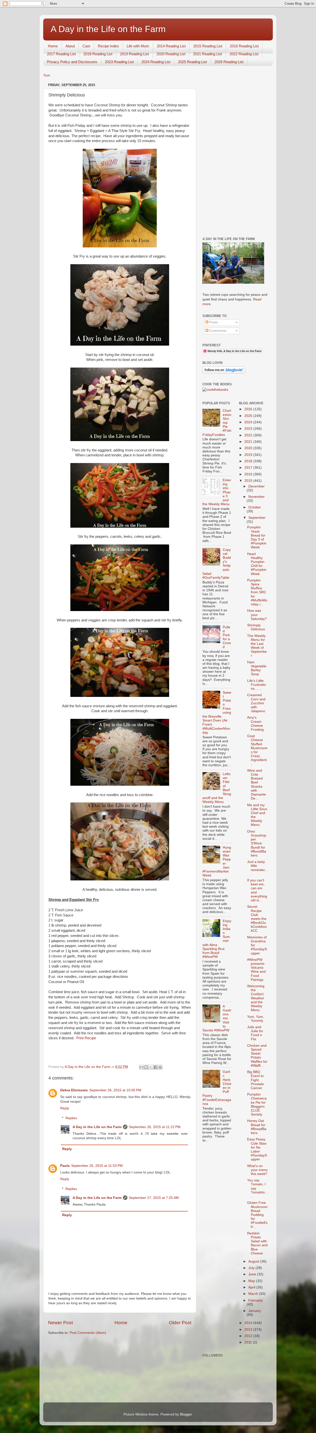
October (254, 507)
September (257, 518)
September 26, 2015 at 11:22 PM (154, 1127)
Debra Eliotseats (74, 1090)
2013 (248, 1329)
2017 (248, 467)
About (70, 46)
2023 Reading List (119, 62)
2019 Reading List (134, 54)
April (252, 1287)
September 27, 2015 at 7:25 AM (154, 1198)
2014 (248, 1323)
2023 (248, 428)
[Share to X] (150, 1067)
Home (53, 46)
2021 (248, 442)
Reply (64, 1108)
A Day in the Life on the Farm (108, 29)
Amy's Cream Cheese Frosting (255, 723)
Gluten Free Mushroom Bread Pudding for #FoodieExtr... (257, 1214)
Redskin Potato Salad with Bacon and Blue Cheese (257, 1243)
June (252, 1274)
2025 (248, 416)
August (254, 1261)
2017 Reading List (61, 54)
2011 (248, 1342)
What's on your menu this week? (257, 1170)
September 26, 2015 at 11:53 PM (97, 1166)
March (253, 1294)
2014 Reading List (171, 46)
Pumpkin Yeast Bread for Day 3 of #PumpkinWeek (256, 537)
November (256, 497)
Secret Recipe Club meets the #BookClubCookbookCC (257, 918)
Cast (86, 46)
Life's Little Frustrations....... (256, 684)
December (256, 486)
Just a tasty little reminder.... (257, 868)
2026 (248, 409)
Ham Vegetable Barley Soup (256, 668)
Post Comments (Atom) (88, 1333)
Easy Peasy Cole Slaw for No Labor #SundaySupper (257, 1149)
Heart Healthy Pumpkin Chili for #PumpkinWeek (256, 564)
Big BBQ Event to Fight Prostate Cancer (255, 1080)
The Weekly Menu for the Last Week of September (257, 646)
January (254, 1311)
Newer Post (60, 1322)
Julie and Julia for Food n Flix (255, 1033)
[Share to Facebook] (155, 1067)
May (252, 1281)
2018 (248, 461)
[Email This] (141, 1067)
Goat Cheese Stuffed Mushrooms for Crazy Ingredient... (257, 750)
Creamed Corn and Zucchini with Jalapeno (256, 703)
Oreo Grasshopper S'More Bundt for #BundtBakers (256, 843)
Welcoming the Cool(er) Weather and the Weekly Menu (255, 998)
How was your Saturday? (257, 614)
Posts (213, 322)
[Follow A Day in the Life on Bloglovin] (223, 372)
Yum (46, 75)
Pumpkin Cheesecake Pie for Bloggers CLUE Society (257, 1104)
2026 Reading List (229, 62)
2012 (248, 1336)
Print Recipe (86, 1038)
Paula (65, 1166)
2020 (248, 448)
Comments (217, 331)
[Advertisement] (235, 156)
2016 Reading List (244, 46)
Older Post (180, 1322)
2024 (248, 422)
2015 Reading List (207, 46)
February (255, 1300)
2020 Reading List (171, 54)
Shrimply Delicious (256, 627)
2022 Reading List (244, 54)
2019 (248, 455)
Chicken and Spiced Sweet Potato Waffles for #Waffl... (257, 1055)
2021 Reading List (207, 54)
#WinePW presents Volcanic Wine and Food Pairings (256, 970)
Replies (71, 1118)
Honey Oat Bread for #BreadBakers (256, 1127)
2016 (248, 474)
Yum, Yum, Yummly (255, 1019)
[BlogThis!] (146, 1067)
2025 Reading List (192, 62)
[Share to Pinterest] (160, 1067)
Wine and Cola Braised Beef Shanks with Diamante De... (256, 784)
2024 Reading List (155, 62)
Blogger (186, 1414)
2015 (248, 481)
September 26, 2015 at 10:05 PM (115, 1090)
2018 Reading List (97, 54)
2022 (248, 435)
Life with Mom (138, 46)
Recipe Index (108, 46)
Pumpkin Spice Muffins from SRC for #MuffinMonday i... (257, 592)
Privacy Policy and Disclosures (72, 62)
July (252, 1268)
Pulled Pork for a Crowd (227, 637)
